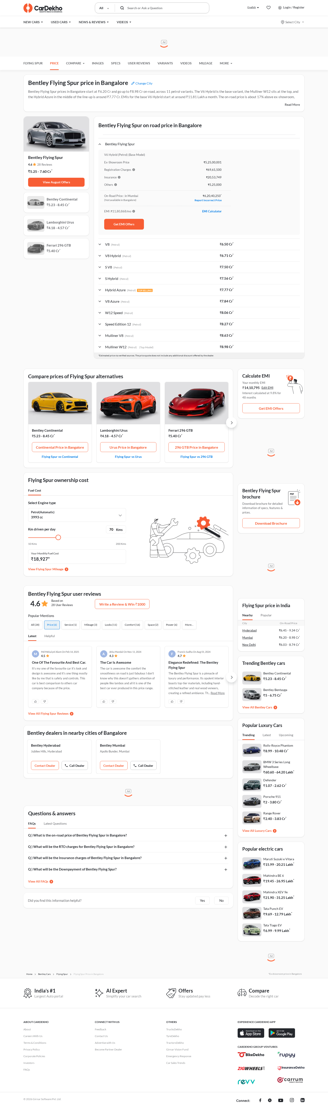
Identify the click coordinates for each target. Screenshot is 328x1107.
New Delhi (249, 644)
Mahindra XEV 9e (275, 892)
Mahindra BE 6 (273, 875)
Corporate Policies (34, 1056)
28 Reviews (44, 164)
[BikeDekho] (251, 1054)
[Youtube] (280, 1101)
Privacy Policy (31, 1049)
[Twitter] (270, 1101)
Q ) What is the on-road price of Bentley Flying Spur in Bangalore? (77, 835)
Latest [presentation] (267, 735)
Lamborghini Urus (114, 430)
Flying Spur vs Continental (60, 456)
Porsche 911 (272, 797)
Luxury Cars (263, 830)
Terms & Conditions (34, 1042)
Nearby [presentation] (247, 615)
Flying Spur (33, 63)
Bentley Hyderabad (45, 745)
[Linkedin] (303, 1101)
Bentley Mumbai (112, 745)
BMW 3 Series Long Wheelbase (276, 764)
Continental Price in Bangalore (60, 447)
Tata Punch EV (273, 909)
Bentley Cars (263, 707)
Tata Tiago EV (272, 925)
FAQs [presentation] (32, 823)
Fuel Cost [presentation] (34, 490)
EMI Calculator (212, 211)
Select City (292, 22)
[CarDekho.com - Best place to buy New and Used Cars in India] (42, 8)
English (251, 7)
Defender (269, 780)
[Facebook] (260, 1101)
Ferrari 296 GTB (180, 430)
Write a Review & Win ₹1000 (122, 604)
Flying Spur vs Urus (128, 456)
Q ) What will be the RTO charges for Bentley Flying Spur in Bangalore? (81, 847)
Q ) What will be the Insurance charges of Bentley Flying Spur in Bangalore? (84, 858)
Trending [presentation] (248, 735)
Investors (28, 1063)
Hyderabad (249, 630)
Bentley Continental (47, 430)
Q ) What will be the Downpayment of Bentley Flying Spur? (72, 869)
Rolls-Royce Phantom (278, 745)
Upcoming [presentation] (286, 735)
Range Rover (272, 813)
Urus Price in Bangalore (128, 447)
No (221, 900)
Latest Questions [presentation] (55, 823)
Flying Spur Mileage (49, 569)
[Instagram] (292, 1101)
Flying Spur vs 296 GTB (197, 456)
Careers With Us (32, 1036)
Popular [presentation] (266, 615)
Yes (202, 900)
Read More (292, 104)
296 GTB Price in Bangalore (196, 447)
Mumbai (247, 637)
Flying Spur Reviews (55, 713)
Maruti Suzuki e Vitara (278, 859)
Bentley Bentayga (275, 690)
